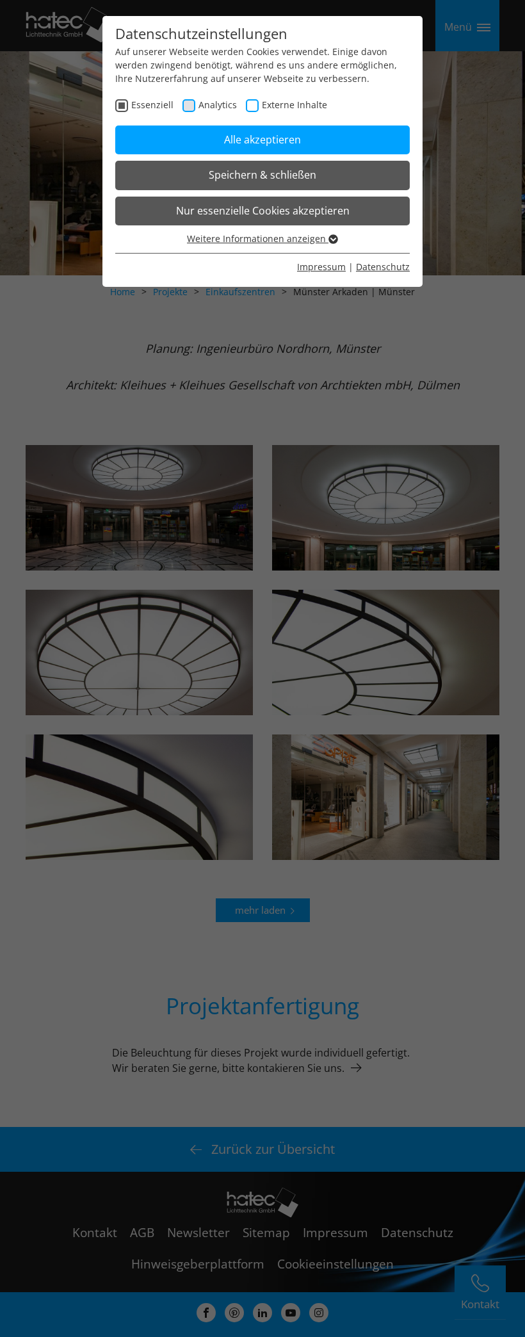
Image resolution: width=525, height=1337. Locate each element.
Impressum (321, 267)
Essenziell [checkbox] (152, 105)
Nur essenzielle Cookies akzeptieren (263, 211)
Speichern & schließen (262, 175)
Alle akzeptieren (262, 140)
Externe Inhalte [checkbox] (294, 105)
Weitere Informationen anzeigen (257, 238)
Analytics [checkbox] (217, 105)
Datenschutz (383, 267)
